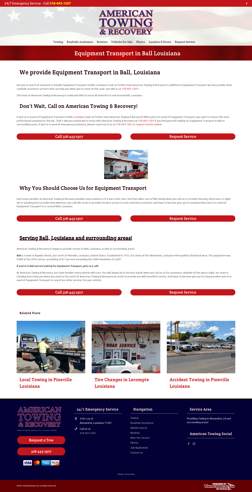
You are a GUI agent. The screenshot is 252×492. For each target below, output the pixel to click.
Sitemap (120, 474)
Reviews (135, 432)
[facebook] (189, 444)
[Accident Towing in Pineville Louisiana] (201, 347)
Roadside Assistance (142, 422)
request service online (148, 124)
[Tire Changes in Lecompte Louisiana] (126, 347)
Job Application (139, 447)
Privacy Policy (130, 474)
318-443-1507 (60, 3)
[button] (19, 355)
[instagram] (194, 444)
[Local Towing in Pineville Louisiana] (51, 347)
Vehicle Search (138, 427)
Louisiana (79, 116)
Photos (134, 442)
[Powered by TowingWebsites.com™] (219, 484)
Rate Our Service (140, 437)
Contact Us (136, 452)
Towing (134, 417)
